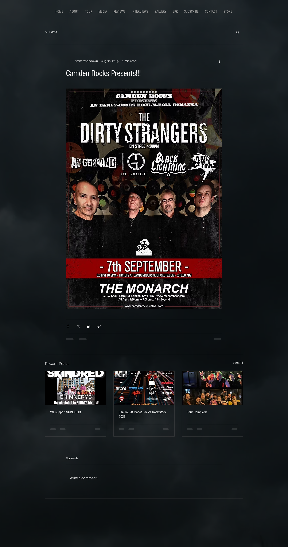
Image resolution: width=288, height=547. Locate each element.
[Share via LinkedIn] (89, 326)
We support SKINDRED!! (65, 412)
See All (238, 362)
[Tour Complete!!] (212, 388)
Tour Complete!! (197, 412)
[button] (238, 32)
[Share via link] (99, 326)
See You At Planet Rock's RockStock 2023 (143, 414)
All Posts (51, 32)
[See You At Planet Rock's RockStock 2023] (144, 388)
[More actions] (219, 60)
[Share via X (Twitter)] (78, 326)
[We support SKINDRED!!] (75, 388)
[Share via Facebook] (68, 326)
